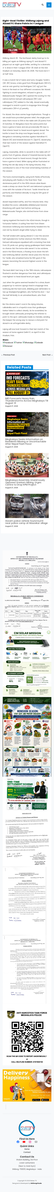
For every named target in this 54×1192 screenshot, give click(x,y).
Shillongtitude (36, 1183)
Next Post (47, 355)
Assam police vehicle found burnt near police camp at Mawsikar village (26, 522)
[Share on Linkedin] (38, 342)
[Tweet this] (18, 342)
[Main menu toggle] (49, 4)
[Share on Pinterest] (8, 346)
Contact (27, 1152)
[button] (43, 5)
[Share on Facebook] (8, 342)
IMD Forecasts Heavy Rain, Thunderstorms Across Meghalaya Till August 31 (26, 400)
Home (27, 1149)
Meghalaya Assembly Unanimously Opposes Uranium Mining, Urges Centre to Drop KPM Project (25, 482)
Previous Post (8, 355)
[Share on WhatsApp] (28, 342)
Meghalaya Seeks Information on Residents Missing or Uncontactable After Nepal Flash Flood (25, 441)
